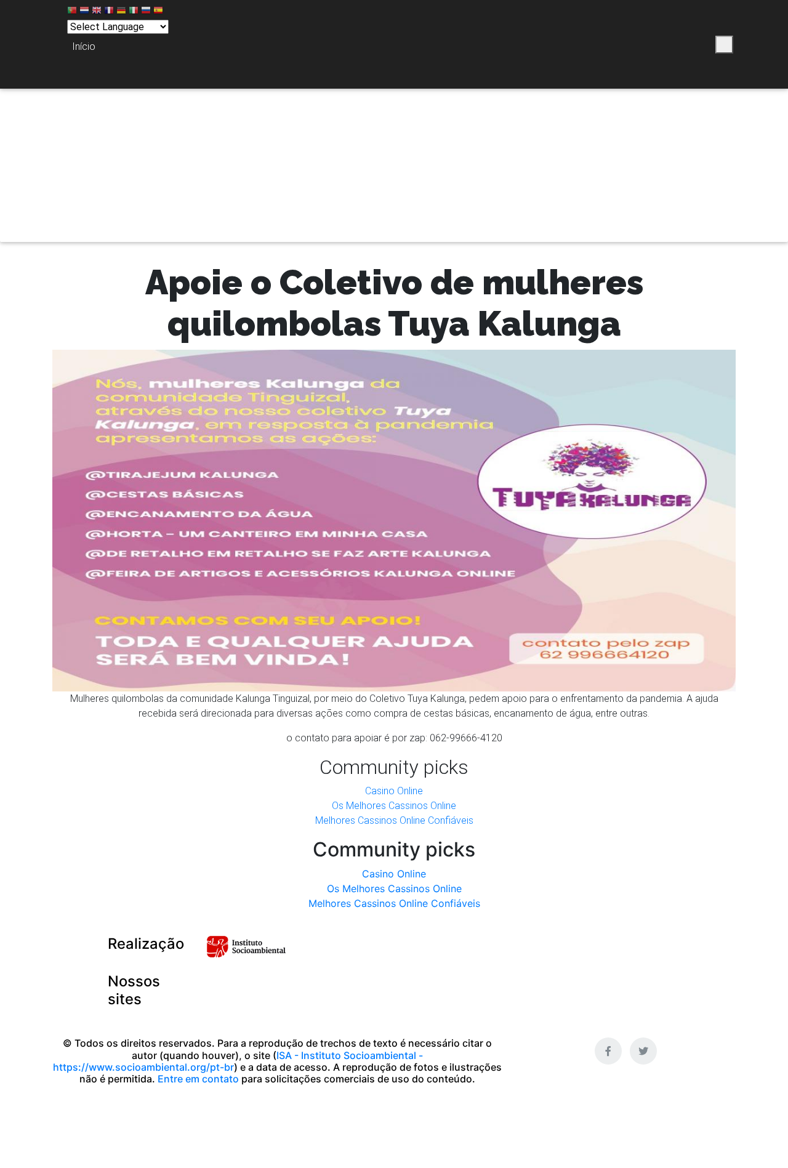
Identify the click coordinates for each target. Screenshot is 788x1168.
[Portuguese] (72, 12)
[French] (109, 12)
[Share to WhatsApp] (641, 44)
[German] (121, 12)
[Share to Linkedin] (662, 44)
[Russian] (146, 12)
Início (83, 46)
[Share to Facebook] (606, 44)
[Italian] (134, 12)
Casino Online (394, 791)
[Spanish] (158, 12)
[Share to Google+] (682, 44)
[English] (97, 12)
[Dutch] (84, 12)
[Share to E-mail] (702, 44)
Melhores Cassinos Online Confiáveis (394, 820)
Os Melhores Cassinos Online (394, 806)
